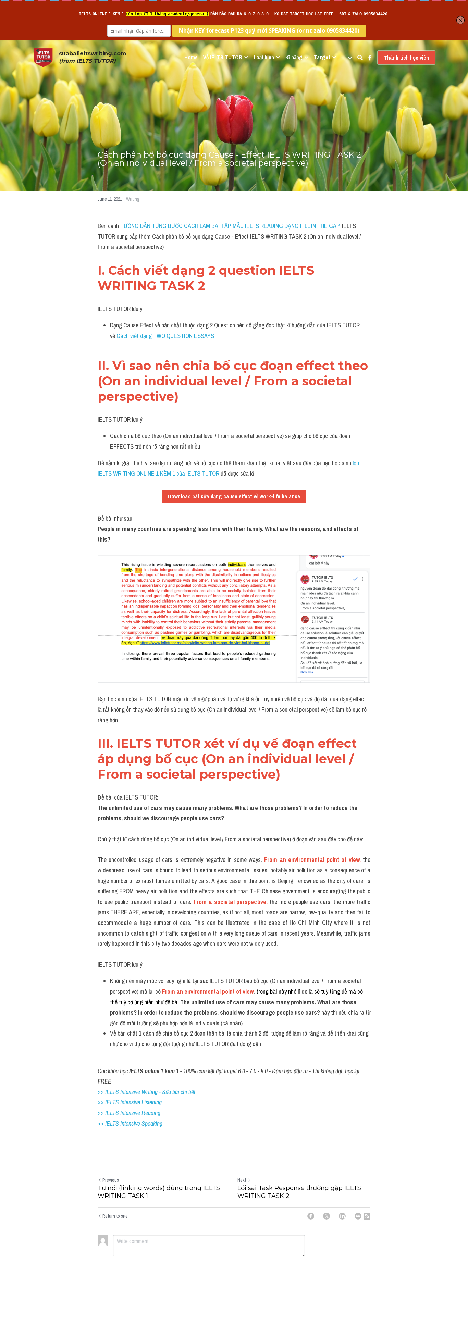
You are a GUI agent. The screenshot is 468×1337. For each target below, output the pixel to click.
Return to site (115, 1216)
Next (241, 1180)
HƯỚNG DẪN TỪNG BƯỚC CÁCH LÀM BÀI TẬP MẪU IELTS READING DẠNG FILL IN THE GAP (229, 226)
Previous (110, 1180)
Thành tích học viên (406, 57)
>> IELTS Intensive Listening (130, 1102)
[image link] (43, 57)
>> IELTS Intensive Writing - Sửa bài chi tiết (146, 1092)
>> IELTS (109, 1123)
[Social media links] (370, 57)
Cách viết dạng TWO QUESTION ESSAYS (165, 336)
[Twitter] (326, 1216)
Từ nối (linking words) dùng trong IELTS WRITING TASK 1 (159, 1192)
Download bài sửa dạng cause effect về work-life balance (234, 496)
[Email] (358, 1216)
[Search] (360, 57)
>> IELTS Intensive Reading (129, 1113)
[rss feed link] (367, 1216)
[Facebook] (310, 1216)
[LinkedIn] (342, 1216)
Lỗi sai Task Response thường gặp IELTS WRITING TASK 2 (299, 1192)
